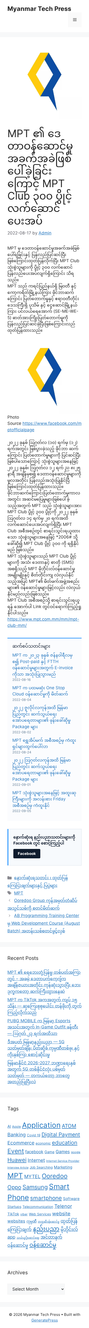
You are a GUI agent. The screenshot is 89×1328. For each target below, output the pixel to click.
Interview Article (17, 1167)
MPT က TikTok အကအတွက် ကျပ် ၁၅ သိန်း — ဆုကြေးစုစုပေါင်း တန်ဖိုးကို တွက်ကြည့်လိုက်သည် (44, 1006)
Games (63, 1151)
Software (71, 1198)
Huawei (16, 1160)
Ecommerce (20, 1143)
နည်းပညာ (46, 1228)
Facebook (27, 853)
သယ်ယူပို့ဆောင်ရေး (28, 1237)
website (61, 1214)
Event (15, 1151)
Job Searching (41, 1167)
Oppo (14, 1187)
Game (49, 1152)
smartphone (46, 1198)
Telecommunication (37, 1207)
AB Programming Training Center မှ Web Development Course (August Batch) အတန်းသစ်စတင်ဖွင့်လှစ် (43, 923)
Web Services (40, 1214)
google (75, 1152)
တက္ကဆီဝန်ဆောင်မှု (48, 1221)
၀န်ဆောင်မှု (42, 1244)
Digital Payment (61, 1134)
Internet (36, 1160)
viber (24, 1214)
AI (9, 1126)
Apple (16, 1126)
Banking (16, 1135)
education (64, 1142)
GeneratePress (44, 1320)
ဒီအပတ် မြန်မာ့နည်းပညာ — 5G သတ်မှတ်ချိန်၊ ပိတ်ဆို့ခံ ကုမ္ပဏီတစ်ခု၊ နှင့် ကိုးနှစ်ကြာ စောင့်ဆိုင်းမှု (43, 1048)
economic (43, 1143)
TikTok (13, 1214)
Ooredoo (54, 1176)
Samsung (35, 1187)
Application (41, 1125)
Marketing (63, 1167)
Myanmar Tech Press (39, 8)
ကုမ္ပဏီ (31, 1221)
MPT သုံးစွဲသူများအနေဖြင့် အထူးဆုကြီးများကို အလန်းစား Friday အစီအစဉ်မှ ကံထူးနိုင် (44, 799)
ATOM (69, 1126)
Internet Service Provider (62, 1161)
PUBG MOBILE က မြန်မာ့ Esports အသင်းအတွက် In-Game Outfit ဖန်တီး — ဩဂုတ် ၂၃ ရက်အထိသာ (42, 1027)
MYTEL (32, 1176)
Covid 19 (33, 1135)
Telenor (63, 1206)
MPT (18, 893)
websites (16, 1221)
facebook (34, 1151)
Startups (14, 1206)
